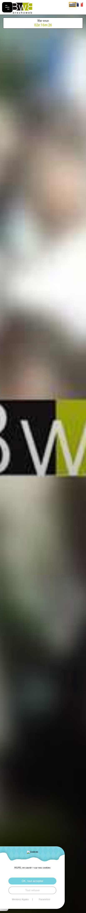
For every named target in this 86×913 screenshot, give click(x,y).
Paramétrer (44, 899)
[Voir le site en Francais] (80, 4)
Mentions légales (20, 899)
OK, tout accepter (32, 881)
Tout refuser (32, 890)
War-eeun (43, 23)
